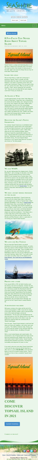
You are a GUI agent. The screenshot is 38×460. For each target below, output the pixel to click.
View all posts (12, 33)
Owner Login (15, 20)
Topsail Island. (23, 186)
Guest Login (23, 20)
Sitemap (33, 455)
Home (3, 455)
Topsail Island (27, 202)
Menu (3, 25)
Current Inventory (12, 424)
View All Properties (11, 455)
